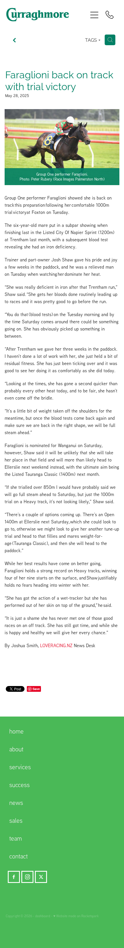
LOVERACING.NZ (56, 645)
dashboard (42, 916)
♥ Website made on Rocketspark (76, 916)
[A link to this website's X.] (41, 877)
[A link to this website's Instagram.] (27, 877)
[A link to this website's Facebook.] (14, 877)
